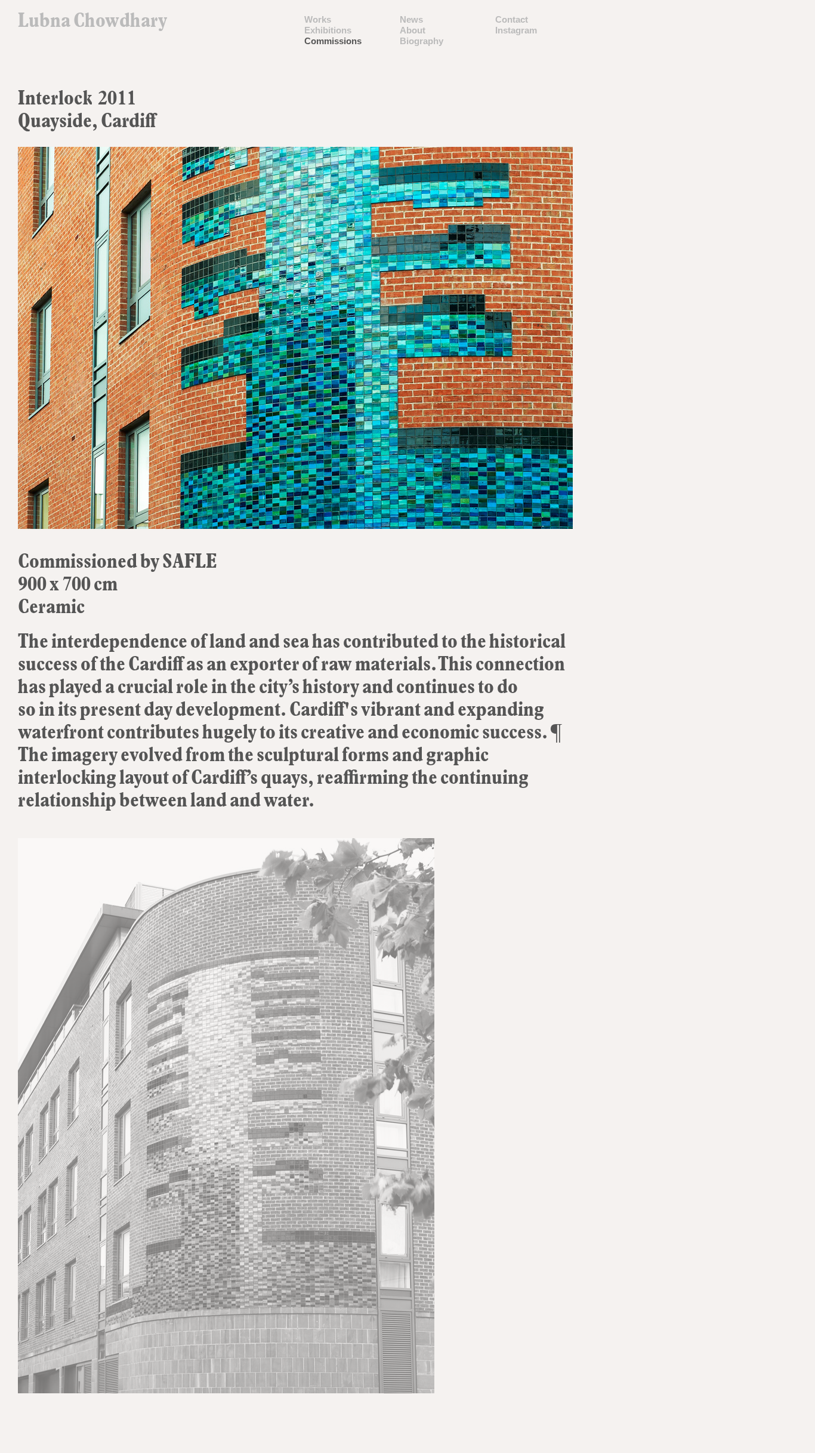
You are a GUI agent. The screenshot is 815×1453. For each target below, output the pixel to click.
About (412, 30)
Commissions (333, 41)
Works (317, 19)
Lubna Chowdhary (92, 23)
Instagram (516, 30)
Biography (421, 41)
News (411, 19)
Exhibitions (327, 30)
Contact (511, 19)
